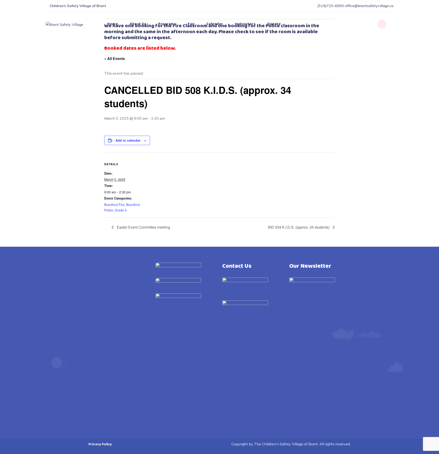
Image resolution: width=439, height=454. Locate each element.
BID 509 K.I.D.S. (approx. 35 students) (299, 227)
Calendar (214, 24)
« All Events (114, 58)
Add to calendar (127, 140)
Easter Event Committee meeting (143, 227)
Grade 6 (121, 210)
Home (112, 24)
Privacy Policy (100, 444)
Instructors (245, 24)
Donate (274, 24)
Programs (167, 24)
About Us (138, 24)
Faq (191, 24)
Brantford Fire (114, 204)
